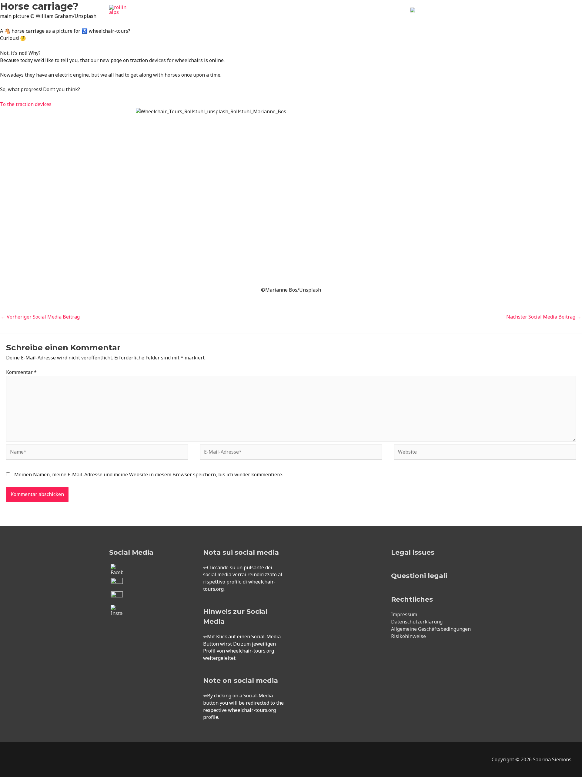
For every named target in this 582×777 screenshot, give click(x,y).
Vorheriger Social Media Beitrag (40, 316)
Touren (287, 17)
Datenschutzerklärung (417, 621)
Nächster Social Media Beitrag (543, 316)
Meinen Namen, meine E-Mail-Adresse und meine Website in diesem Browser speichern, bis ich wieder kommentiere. (148, 474)
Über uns (364, 17)
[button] (465, 17)
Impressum (404, 614)
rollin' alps (127, 18)
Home (262, 17)
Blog (395, 17)
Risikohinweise (408, 636)
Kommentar (21, 372)
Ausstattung (325, 17)
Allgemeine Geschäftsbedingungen (431, 629)
